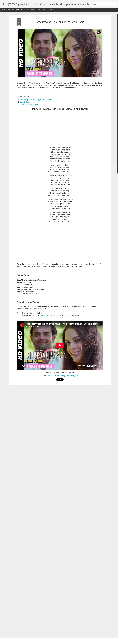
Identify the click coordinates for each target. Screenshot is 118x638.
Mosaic (26, 9)
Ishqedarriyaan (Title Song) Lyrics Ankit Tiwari (36, 99)
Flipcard (11, 9)
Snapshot (41, 9)
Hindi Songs (61, 375)
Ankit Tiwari (52, 375)
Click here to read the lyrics (49, 315)
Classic (3, 9)
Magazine (19, 9)
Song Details (24, 102)
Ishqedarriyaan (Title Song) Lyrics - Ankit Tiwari (60, 21)
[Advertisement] (60, 128)
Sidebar (34, 9)
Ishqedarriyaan (72, 375)
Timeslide (50, 9)
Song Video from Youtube (29, 104)
